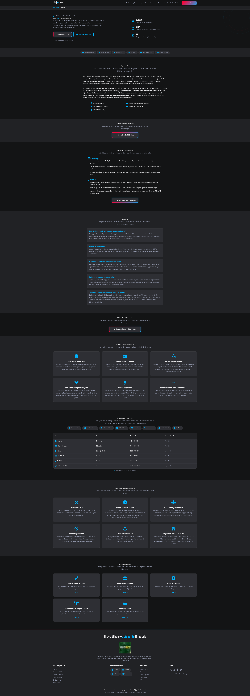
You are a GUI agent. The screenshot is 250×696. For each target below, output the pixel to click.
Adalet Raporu (163, 53)
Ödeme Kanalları (150, 3)
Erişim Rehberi (163, 3)
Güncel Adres (144, 669)
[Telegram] (181, 670)
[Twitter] (171, 670)
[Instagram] (174, 670)
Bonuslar (142, 672)
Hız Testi (126, 3)
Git (76, 592)
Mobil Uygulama (145, 675)
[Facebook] (177, 670)
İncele (124, 592)
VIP (141, 680)
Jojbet (58, 2)
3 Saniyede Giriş (188, 3)
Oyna (76, 617)
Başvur (124, 617)
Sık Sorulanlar (174, 3)
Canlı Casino (143, 677)
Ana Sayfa (56, 8)
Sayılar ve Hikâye (137, 3)
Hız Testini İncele (82, 34)
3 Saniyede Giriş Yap (126, 135)
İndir (173, 592)
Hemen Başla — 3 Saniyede (126, 329)
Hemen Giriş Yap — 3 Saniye (126, 200)
